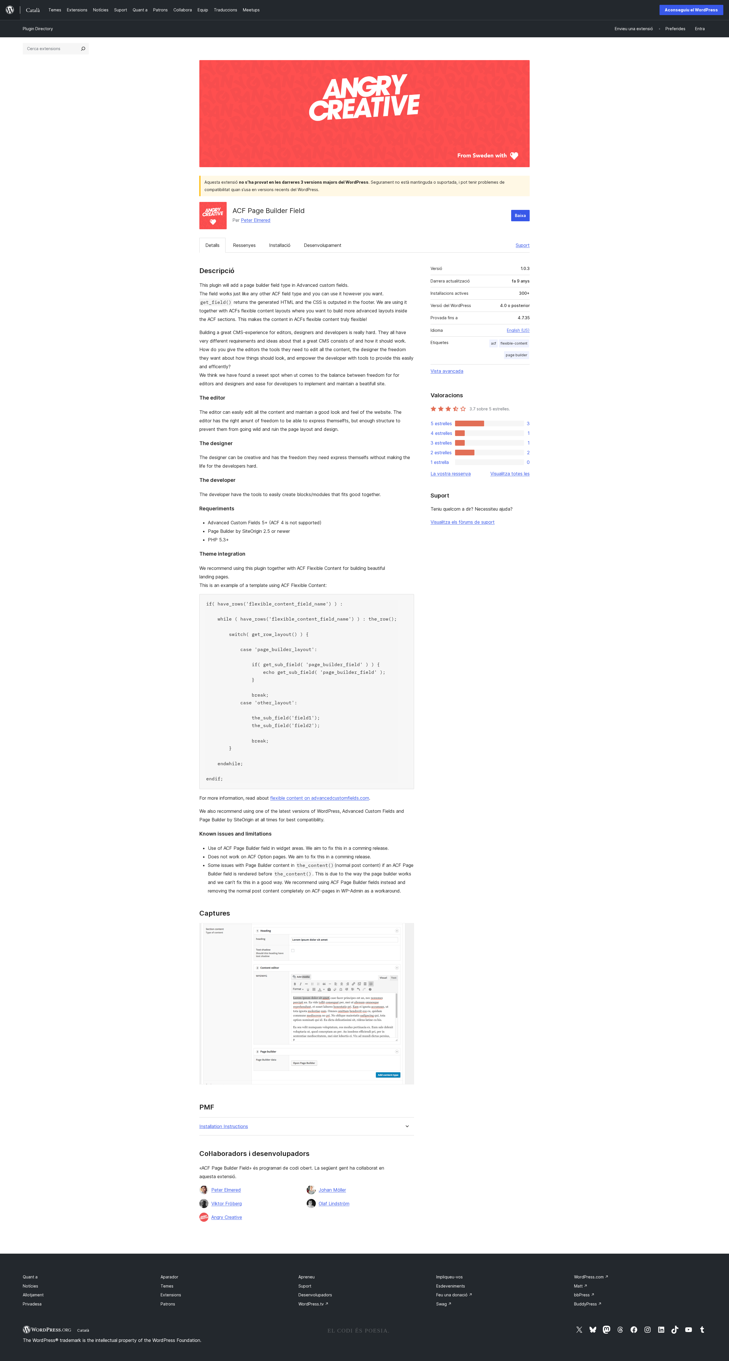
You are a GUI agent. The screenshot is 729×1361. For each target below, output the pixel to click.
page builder (516, 355)
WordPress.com (591, 1276)
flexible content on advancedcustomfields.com (319, 798)
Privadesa (32, 1303)
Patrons (168, 1303)
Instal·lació (279, 245)
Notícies (30, 1286)
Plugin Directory (38, 28)
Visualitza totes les (510, 473)
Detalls (212, 245)
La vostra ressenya (451, 473)
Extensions (171, 1294)
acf (493, 343)
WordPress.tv (313, 1303)
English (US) (518, 330)
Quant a (30, 1276)
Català (83, 1330)
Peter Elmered (256, 220)
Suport (523, 245)
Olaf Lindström (334, 1203)
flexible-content (514, 343)
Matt (580, 1286)
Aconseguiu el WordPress (691, 9)
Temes (167, 1286)
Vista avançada (447, 371)
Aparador (169, 1276)
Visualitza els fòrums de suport (463, 522)
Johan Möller (332, 1190)
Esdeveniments (450, 1286)
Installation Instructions (223, 1126)
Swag (444, 1303)
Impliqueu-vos (449, 1276)
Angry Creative (226, 1217)
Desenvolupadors (315, 1294)
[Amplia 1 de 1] (406, 931)
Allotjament (33, 1294)
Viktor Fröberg (226, 1203)
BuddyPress (588, 1303)
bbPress (584, 1294)
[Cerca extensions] (83, 48)
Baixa (520, 215)
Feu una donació (454, 1294)
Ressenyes (244, 245)
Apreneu (306, 1276)
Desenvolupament (322, 245)
